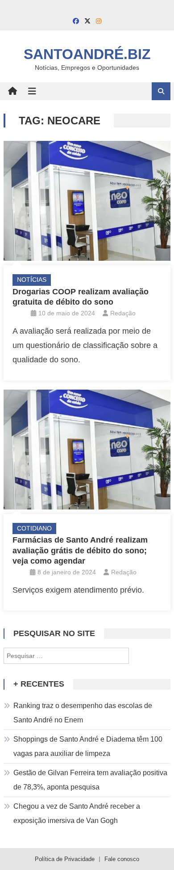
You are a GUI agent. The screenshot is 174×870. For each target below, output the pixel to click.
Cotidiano (34, 528)
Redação (123, 313)
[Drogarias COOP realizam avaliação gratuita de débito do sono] (87, 201)
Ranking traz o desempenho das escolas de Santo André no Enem (82, 713)
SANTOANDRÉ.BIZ (87, 54)
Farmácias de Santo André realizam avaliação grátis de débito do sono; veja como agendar (80, 550)
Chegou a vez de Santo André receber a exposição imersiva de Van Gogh (76, 813)
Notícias (31, 279)
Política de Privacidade (65, 859)
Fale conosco (121, 859)
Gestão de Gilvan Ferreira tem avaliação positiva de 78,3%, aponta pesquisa (90, 780)
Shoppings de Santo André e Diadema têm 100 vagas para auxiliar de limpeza (87, 746)
